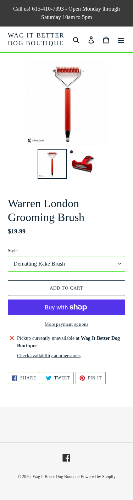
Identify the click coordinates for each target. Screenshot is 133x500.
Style (13, 250)
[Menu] (120, 39)
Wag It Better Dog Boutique (36, 39)
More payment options (66, 324)
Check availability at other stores (49, 355)
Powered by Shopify (98, 476)
